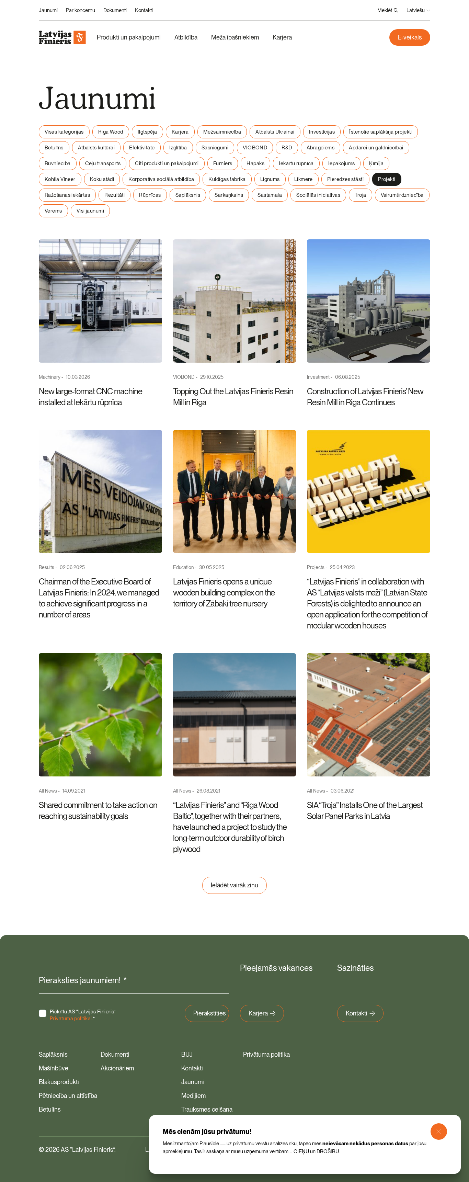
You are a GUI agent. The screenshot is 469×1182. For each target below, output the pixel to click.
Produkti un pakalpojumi (129, 37)
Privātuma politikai (71, 1018)
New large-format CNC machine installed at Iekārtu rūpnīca (90, 396)
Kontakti (144, 10)
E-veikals (410, 37)
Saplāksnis (53, 1054)
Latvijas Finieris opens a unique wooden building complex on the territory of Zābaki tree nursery (224, 593)
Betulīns (50, 1109)
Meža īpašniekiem (235, 37)
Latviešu (416, 10)
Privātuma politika (266, 1054)
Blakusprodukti (59, 1082)
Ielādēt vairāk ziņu (234, 885)
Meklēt (384, 10)
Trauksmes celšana (206, 1109)
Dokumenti (115, 10)
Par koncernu (80, 10)
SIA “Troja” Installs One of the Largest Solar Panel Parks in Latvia (364, 810)
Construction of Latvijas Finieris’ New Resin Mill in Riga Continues (365, 396)
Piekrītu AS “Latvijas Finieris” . (83, 1015)
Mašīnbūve (53, 1068)
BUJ (187, 1054)
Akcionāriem (117, 1068)
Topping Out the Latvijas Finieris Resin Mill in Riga (233, 396)
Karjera (282, 37)
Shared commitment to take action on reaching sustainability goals (98, 810)
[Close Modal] (439, 1131)
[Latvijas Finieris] (62, 37)
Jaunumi (48, 10)
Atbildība (185, 37)
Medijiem (193, 1095)
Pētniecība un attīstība (68, 1095)
